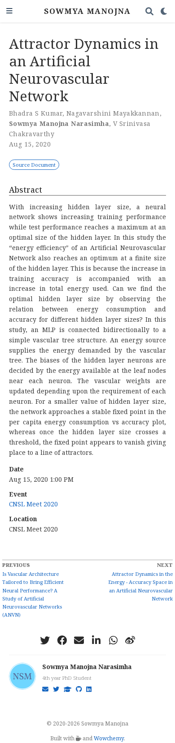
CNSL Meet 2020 (33, 504)
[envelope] (79, 640)
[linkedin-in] (96, 640)
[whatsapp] (113, 640)
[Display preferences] (164, 11)
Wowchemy (109, 738)
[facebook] (62, 640)
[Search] (149, 11)
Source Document (34, 164)
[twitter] (45, 640)
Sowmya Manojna (87, 11)
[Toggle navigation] (9, 11)
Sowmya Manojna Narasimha (86, 666)
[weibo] (130, 640)
